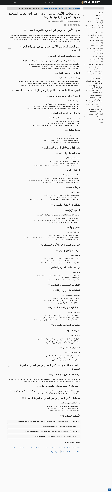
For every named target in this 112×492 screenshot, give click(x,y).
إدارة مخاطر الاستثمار (96, 43)
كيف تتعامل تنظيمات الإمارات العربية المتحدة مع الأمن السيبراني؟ (60, 426)
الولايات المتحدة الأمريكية (95, 114)
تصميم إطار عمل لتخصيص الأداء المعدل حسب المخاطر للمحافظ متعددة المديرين (94, 28)
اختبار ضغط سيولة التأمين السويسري (69, 448)
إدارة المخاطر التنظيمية (96, 40)
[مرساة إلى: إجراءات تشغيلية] (64, 187)
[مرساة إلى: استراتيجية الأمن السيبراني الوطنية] (48, 56)
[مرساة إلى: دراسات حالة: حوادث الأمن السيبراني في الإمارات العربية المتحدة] (9, 367)
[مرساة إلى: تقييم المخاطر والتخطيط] (57, 153)
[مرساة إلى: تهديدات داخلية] (66, 130)
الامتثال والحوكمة (98, 56)
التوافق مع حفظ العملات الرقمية (70, 452)
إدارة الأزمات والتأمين (96, 59)
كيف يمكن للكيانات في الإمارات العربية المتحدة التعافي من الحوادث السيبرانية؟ (56, 436)
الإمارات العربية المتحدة (96, 64)
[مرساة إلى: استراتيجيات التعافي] (61, 347)
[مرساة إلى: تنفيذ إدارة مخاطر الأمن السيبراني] (42, 147)
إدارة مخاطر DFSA (96, 78)
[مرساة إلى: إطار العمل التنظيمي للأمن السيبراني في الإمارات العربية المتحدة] (9, 48)
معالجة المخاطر (98, 32)
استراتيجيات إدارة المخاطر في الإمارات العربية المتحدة (94, 87)
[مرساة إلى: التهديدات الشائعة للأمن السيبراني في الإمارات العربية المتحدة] (12, 90)
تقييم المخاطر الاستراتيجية (95, 35)
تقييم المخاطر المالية (97, 38)
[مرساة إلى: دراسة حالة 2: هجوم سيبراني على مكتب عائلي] (37, 386)
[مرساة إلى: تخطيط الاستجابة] (64, 330)
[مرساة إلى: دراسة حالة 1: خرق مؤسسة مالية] (49, 374)
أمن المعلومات (54, 452)
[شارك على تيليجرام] (64, 24)
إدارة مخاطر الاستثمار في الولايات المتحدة (95, 22)
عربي (13, 2)
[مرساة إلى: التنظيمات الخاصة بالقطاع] (56, 73)
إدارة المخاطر (99, 18)
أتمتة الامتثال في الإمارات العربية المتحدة (95, 68)
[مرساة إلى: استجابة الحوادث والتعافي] (51, 325)
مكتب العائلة (99, 13)
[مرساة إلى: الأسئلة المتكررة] (61, 415)
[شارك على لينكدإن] (73, 24)
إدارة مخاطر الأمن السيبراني (94, 48)
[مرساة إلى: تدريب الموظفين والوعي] (57, 250)
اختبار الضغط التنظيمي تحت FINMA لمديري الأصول (25, 448)
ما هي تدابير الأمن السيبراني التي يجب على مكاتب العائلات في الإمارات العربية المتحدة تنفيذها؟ (52, 431)
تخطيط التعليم (99, 54)
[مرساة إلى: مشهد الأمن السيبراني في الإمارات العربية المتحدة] (25, 30)
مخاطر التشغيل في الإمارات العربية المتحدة (94, 106)
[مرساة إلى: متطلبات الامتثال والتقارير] (51, 204)
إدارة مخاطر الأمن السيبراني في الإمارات (94, 82)
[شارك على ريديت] (70, 24)
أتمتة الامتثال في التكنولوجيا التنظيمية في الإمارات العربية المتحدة (94, 74)
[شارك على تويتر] (76, 24)
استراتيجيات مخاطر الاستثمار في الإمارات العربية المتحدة (94, 92)
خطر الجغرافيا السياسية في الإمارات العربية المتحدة (94, 101)
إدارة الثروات (99, 16)
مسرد (101, 122)
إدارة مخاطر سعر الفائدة (96, 62)
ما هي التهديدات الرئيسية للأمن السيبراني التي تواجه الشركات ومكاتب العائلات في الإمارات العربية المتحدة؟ (48, 421)
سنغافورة (100, 117)
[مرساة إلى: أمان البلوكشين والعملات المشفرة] (48, 307)
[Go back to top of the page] (109, 490)
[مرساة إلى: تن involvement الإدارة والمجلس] (50, 267)
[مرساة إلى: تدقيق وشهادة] (66, 227)
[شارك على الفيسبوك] (78, 24)
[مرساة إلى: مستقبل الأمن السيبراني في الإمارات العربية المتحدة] (23, 398)
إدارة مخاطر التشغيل (97, 46)
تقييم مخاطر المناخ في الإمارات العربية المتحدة (95, 96)
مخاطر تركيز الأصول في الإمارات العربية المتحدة (95, 110)
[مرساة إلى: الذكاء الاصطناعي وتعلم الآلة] (53, 290)
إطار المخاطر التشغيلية (49, 448)
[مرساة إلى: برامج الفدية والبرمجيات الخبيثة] (51, 113)
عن (45, 2)
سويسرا (100, 119)
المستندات (51, 2)
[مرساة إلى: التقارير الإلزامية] (64, 210)
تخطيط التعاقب (98, 51)
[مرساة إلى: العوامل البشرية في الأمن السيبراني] (40, 244)
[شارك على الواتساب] (67, 24)
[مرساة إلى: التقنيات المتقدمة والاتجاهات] (49, 285)
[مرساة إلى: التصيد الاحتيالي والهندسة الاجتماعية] (47, 96)
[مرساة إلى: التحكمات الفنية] (65, 170)
